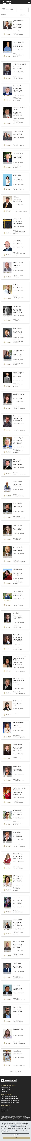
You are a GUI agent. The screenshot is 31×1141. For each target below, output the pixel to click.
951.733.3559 (17, 769)
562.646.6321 (18, 967)
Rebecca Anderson (19, 394)
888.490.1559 (18, 792)
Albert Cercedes (18, 547)
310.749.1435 (17, 265)
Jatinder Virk (17, 219)
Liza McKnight (17, 919)
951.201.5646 (18, 420)
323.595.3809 (18, 595)
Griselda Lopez (17, 854)
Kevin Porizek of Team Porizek (20, 108)
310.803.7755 (18, 157)
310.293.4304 (18, 924)
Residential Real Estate (6, 1107)
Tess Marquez (17, 898)
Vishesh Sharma (18, 153)
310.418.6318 (17, 354)
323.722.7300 (18, 748)
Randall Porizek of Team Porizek (18, 373)
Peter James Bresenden (17, 460)
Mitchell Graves (18, 262)
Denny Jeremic (17, 810)
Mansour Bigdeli (18, 438)
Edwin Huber (17, 306)
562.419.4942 (17, 310)
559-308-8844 (18, 46)
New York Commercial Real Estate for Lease (10, 1102)
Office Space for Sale (5, 1087)
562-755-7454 (18, 1053)
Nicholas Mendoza (18, 941)
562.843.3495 (18, 68)
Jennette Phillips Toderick (18, 351)
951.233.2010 (18, 507)
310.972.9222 (18, 113)
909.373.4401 (18, 396)
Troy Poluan (16, 985)
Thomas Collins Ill (18, 42)
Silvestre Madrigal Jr (19, 64)
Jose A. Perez (17, 963)
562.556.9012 (18, 464)
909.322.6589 (18, 989)
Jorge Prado (17, 1007)
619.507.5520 (18, 484)
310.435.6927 (18, 880)
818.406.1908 (18, 617)
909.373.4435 (18, 506)
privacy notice (13, 1125)
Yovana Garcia (17, 635)
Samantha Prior (18, 1029)
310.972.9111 (17, 376)
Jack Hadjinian (17, 744)
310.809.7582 (18, 813)
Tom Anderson (17, 416)
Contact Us (3, 1111)
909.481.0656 (18, 834)
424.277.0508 (18, 573)
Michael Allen (17, 241)
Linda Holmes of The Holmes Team (19, 789)
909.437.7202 (18, 836)
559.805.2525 (18, 223)
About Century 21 (5, 1105)
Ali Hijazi (15, 284)
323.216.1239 (18, 750)
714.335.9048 (18, 134)
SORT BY (22, 14)
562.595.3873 (18, 550)
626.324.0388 (18, 26)
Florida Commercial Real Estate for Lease (9, 1098)
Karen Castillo (17, 525)
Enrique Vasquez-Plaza (18, 21)
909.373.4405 (18, 684)
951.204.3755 (18, 1032)
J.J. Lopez (16, 197)
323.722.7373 (17, 199)
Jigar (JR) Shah (18, 131)
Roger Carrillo (17, 503)
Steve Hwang (17, 328)
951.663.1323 (17, 703)
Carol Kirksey (17, 832)
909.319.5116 (17, 725)
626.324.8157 (18, 858)
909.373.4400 (18, 418)
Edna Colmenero (18, 569)
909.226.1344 (18, 398)
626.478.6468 (18, 179)
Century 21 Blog (4, 1109)
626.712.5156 (17, 902)
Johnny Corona (18, 591)
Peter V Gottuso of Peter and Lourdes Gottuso (19, 680)
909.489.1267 (18, 664)
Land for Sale (4, 1091)
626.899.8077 (18, 639)
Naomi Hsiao (17, 175)
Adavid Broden (17, 481)
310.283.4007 (18, 442)
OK (16, 1138)
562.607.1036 (18, 90)
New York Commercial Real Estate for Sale (10, 1100)
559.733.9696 (18, 243)
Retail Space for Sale (5, 1089)
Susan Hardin (17, 766)
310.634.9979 (18, 332)
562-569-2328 (18, 287)
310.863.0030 (18, 529)
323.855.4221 (18, 201)
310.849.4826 (18, 945)
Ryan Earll (16, 613)
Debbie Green (17, 701)
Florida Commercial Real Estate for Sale (9, 1096)
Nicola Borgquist (18, 722)
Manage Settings (15, 1135)
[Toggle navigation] (29, 1)
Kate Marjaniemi (18, 876)
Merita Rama (17, 1051)
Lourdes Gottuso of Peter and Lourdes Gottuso (19, 658)
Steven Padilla (17, 86)
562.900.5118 (18, 1011)
